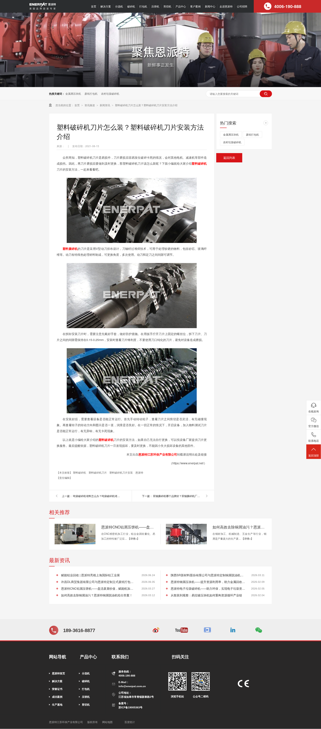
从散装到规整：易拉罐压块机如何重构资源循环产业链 (206, 595)
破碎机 (131, 6)
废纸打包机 (91, 93)
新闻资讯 (105, 105)
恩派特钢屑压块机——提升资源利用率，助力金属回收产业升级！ (208, 582)
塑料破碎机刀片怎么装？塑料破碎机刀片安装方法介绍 (146, 105)
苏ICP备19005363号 (130, 707)
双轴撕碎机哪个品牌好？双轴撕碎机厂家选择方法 (177, 496)
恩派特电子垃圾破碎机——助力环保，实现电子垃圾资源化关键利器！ (208, 588)
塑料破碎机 (199, 163)
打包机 (143, 6)
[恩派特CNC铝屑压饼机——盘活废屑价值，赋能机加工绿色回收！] (75, 534)
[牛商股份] (119, 722)
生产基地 (57, 704)
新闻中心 (210, 6)
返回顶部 (313, 455)
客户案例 (195, 6)
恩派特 (139, 472)
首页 (93, 6)
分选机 (119, 6)
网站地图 (107, 722)
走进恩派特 (226, 6)
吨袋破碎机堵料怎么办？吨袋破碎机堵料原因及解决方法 (97, 496)
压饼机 (155, 6)
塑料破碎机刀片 (98, 472)
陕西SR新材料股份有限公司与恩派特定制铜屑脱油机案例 (208, 575)
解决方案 (105, 6)
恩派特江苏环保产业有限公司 (157, 454)
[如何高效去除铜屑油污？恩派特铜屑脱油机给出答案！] (186, 534)
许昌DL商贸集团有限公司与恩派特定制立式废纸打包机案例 (98, 582)
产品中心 (181, 6)
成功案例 (57, 696)
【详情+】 (134, 538)
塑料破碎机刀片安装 (121, 472)
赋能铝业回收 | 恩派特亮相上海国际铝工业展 (90, 575)
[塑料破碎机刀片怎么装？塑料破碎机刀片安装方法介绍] (42, 9)
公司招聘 (242, 6)
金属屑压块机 (73, 93)
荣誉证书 (57, 689)
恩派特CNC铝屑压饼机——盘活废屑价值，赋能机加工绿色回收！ (128, 527)
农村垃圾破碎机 (110, 93)
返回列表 (229, 158)
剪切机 (167, 6)
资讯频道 (90, 105)
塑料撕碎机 (70, 248)
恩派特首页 (58, 673)
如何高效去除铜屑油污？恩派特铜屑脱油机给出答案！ (239, 527)
